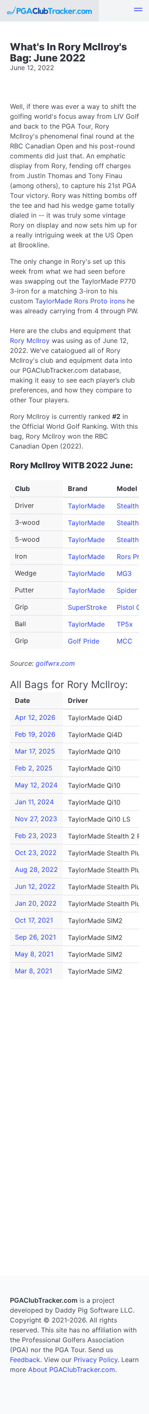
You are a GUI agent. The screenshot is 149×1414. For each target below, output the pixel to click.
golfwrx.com (55, 663)
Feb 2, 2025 (34, 768)
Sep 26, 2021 (35, 937)
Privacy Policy (96, 1359)
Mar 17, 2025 (35, 751)
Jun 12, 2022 (35, 886)
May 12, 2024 (36, 785)
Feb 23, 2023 (36, 835)
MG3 (124, 573)
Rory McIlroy (30, 340)
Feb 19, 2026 (35, 734)
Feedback (25, 1359)
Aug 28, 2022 (36, 869)
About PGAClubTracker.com (71, 1369)
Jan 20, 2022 (36, 903)
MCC (124, 641)
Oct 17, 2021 (34, 920)
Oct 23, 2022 (36, 852)
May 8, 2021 (34, 954)
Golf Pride (83, 641)
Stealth (128, 523)
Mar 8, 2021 (33, 971)
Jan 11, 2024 (34, 802)
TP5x (125, 624)
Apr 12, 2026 (35, 717)
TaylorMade (86, 506)
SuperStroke (87, 607)
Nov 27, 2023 (36, 819)
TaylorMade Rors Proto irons (80, 301)
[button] (138, 10)
